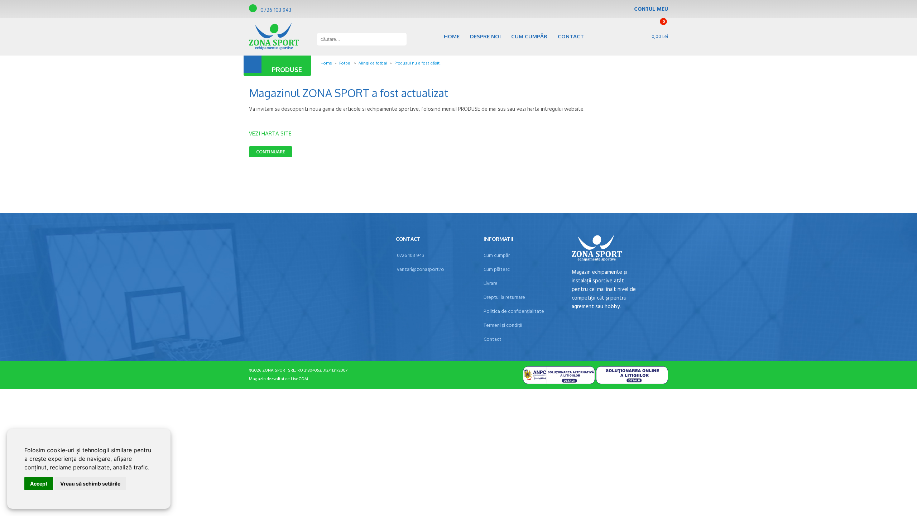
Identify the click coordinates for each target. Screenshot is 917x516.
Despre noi (485, 36)
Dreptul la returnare (504, 297)
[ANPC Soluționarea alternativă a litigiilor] (559, 383)
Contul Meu (651, 9)
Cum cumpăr (529, 36)
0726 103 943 (275, 10)
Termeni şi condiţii (503, 325)
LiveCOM (299, 379)
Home (452, 36)
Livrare (491, 284)
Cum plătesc (497, 270)
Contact (571, 36)
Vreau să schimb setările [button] (90, 484)
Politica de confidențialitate (514, 311)
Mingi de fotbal (373, 63)
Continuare (270, 151)
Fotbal (345, 63)
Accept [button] (38, 484)
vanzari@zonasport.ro (420, 270)
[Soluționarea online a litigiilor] (632, 383)
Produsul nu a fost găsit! (417, 63)
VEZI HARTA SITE (270, 133)
